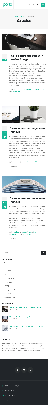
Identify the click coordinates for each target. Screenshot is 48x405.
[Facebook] (29, 4)
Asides (29, 89)
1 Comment (27, 234)
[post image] (24, 42)
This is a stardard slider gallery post (22, 317)
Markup (29, 232)
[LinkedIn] (37, 4)
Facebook (17, 370)
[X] (33, 4)
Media (9, 294)
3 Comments (16, 92)
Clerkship (10, 278)
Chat (42, 89)
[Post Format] (4, 136)
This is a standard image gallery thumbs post (26, 326)
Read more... (13, 96)
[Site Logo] (7, 4)
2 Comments (39, 162)
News (35, 232)
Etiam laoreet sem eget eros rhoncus (27, 130)
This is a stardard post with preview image (26, 57)
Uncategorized (9, 297)
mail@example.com (10, 395)
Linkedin (30, 370)
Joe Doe (16, 89)
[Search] (43, 253)
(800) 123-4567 (9, 391)
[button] (43, 5)
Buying (6, 274)
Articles (24, 89)
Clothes (9, 282)
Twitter (24, 370)
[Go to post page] (5, 309)
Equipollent (11, 290)
